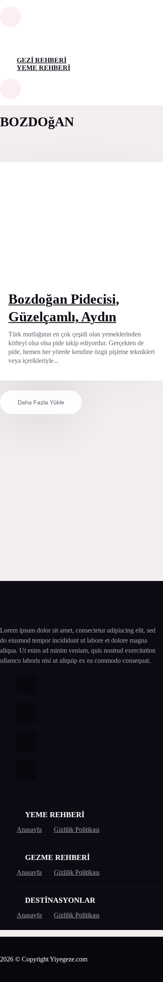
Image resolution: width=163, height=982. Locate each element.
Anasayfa (29, 829)
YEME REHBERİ (43, 67)
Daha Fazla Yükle (41, 402)
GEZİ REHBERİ (41, 60)
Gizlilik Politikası (76, 829)
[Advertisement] (81, 496)
